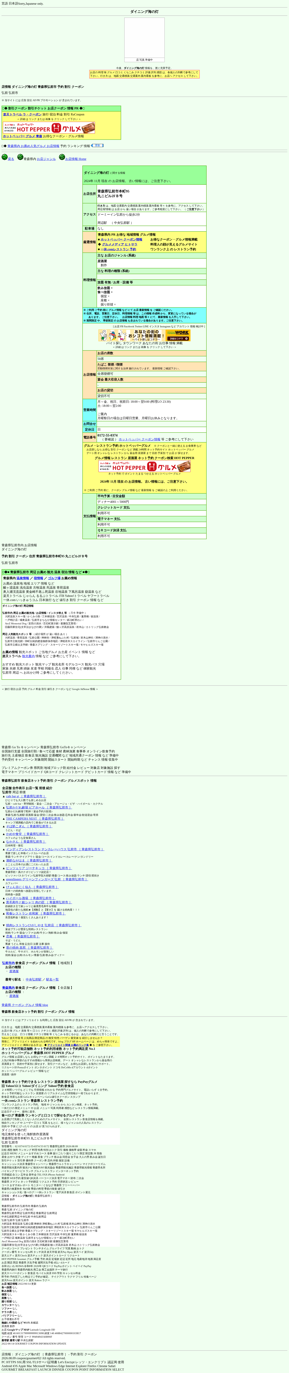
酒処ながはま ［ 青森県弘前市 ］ (29, 860)
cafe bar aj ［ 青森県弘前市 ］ (26, 796)
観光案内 (28, 656)
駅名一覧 (52, 979)
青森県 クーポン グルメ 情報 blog (25, 1005)
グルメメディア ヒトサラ (119, 244)
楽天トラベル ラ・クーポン (22, 114)
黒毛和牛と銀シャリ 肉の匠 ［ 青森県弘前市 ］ (39, 902)
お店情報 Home (75, 159)
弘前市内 (8, 963)
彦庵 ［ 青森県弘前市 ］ (23, 936)
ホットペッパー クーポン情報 (121, 239)
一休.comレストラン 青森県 (21, 1100)
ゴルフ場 (54, 578)
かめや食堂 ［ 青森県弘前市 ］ (27, 834)
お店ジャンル (46, 159)
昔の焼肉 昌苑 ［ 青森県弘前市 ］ (29, 947)
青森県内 (8, 987)
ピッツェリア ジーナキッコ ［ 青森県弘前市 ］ (39, 868)
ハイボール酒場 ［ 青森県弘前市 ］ (31, 898)
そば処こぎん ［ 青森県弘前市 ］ (29, 826)
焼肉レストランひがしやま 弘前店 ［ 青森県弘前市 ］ (44, 925)
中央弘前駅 (33, 979)
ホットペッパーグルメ (14, 1070)
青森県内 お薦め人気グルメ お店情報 (33, 146)
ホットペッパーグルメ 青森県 (22, 1053)
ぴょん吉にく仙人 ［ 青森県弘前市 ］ (32, 887)
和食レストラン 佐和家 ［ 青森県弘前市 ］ (36, 913)
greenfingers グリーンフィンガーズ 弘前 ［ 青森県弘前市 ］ (47, 879)
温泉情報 (23, 578)
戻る (11, 159)
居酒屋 (14, 971)
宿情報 (38, 578)
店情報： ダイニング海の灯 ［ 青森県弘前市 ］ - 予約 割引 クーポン (49, 1354)
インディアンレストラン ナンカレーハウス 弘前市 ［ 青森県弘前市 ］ (55, 849)
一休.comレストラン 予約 (118, 249)
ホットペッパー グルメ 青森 (22, 136)
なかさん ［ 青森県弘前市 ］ (26, 841)
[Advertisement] (26, 715)
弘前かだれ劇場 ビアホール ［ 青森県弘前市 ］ (39, 807)
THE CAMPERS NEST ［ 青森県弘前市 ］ (35, 818)
